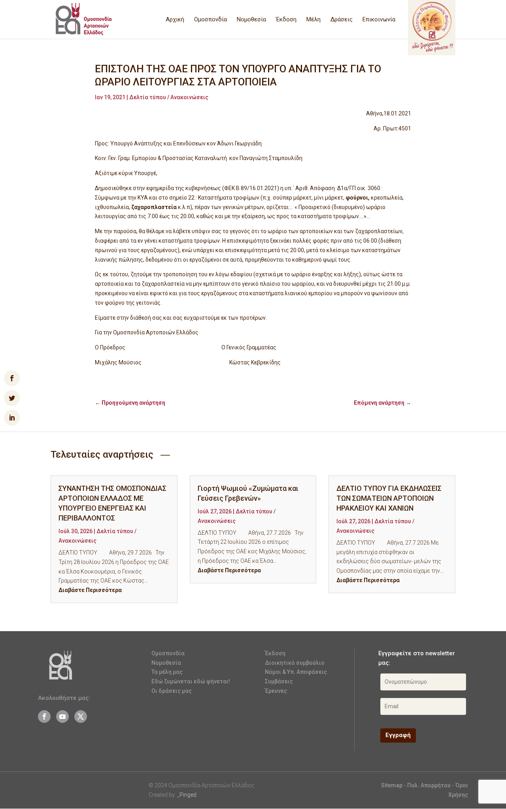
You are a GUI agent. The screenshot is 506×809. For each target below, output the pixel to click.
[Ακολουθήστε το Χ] (80, 716)
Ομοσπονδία (210, 20)
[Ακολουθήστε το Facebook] (44, 716)
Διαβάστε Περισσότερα (90, 590)
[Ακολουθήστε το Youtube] (62, 716)
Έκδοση (286, 20)
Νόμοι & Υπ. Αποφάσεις (296, 672)
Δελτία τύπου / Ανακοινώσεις (168, 97)
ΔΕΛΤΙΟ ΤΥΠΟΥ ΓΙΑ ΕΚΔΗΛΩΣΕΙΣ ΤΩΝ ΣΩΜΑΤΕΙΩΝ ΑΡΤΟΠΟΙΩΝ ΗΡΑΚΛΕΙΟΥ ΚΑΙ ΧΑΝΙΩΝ (389, 498)
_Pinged (186, 795)
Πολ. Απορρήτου (429, 785)
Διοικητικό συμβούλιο (295, 663)
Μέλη (313, 20)
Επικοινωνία (379, 20)
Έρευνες (276, 691)
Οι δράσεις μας (171, 691)
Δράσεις (341, 20)
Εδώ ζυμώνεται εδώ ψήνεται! (190, 681)
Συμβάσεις (279, 681)
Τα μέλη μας (167, 672)
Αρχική (175, 20)
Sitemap (391, 785)
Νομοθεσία (251, 20)
